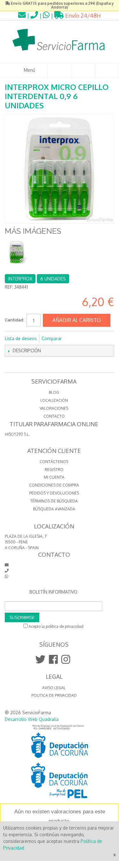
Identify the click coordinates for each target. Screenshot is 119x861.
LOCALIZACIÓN (54, 400)
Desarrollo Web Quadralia (32, 719)
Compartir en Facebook (75, 338)
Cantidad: (14, 320)
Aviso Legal (54, 687)
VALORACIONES (54, 408)
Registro (54, 469)
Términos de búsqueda (54, 501)
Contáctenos (54, 461)
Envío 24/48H (82, 15)
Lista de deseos (21, 338)
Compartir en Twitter (88, 338)
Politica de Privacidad (54, 695)
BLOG (54, 392)
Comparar (52, 338)
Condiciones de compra (54, 485)
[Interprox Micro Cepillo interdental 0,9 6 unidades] (16, 252)
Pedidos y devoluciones (54, 493)
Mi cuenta (54, 477)
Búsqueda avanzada (54, 509)
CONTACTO (54, 416)
